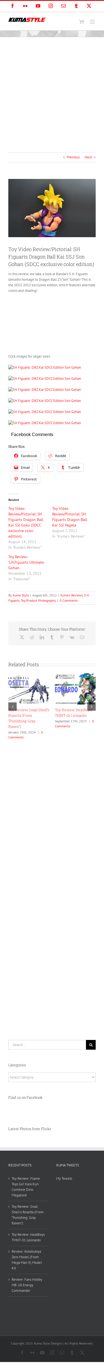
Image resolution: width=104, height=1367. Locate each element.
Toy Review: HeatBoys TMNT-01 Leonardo (28, 1237)
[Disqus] (52, 811)
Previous (73, 157)
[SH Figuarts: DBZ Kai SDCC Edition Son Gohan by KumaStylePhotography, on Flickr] (44, 367)
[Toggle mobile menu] (93, 22)
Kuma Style (21, 595)
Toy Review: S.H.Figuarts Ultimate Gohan (26, 562)
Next (88, 157)
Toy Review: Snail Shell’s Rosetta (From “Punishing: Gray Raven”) (28, 1215)
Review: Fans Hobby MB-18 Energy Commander (27, 1285)
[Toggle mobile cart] (81, 22)
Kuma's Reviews (71, 595)
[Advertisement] (52, 92)
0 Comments (69, 600)
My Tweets (64, 1178)
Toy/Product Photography (38, 600)
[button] (12, 706)
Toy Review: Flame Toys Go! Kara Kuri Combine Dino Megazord (26, 1187)
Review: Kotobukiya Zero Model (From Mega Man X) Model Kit (27, 1259)
